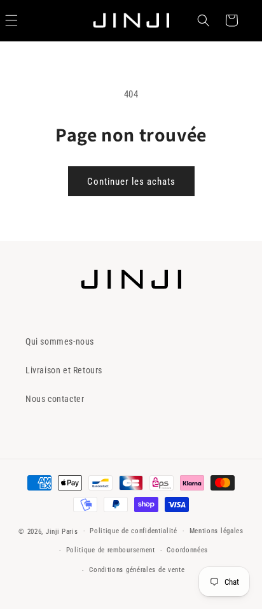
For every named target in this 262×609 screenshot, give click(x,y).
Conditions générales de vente (136, 570)
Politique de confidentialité (133, 531)
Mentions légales (217, 531)
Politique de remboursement (110, 550)
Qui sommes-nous (59, 341)
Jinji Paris (62, 531)
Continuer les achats (131, 181)
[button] (203, 20)
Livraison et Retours (63, 370)
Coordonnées (187, 550)
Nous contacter (54, 399)
